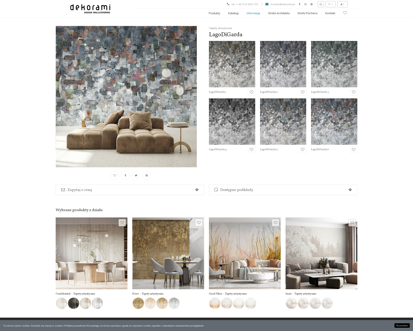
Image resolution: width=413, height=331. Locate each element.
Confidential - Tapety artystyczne (75, 294)
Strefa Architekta (279, 13)
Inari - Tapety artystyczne (301, 294)
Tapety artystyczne (220, 28)
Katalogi (233, 13)
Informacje (253, 13)
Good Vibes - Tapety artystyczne (228, 294)
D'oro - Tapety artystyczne (148, 294)
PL (329, 4)
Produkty (214, 13)
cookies (59, 325)
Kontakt (330, 13)
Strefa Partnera (307, 13)
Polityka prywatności (75, 325)
